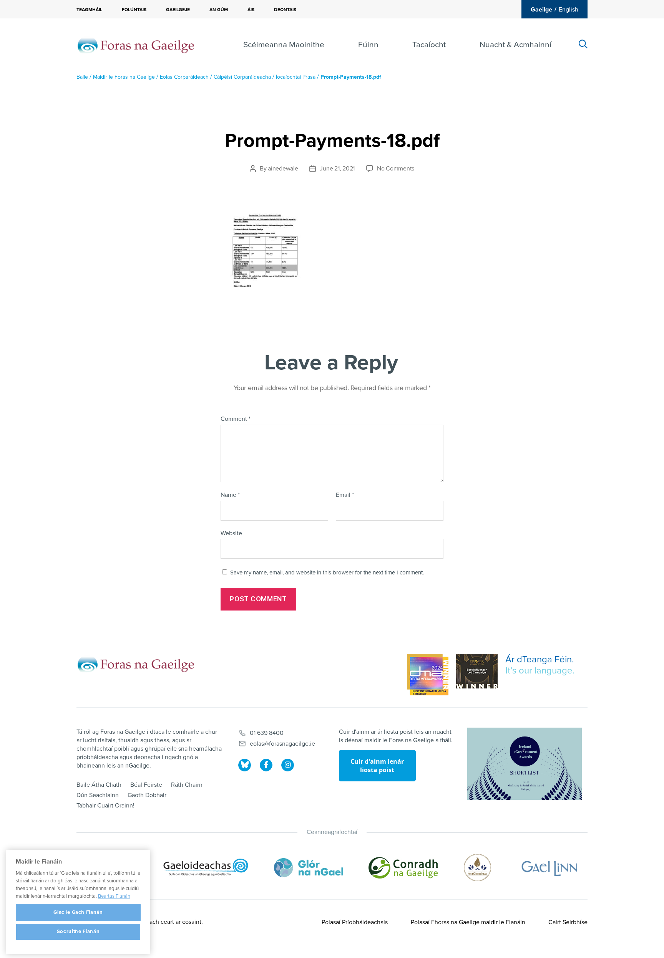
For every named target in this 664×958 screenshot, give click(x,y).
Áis (250, 9)
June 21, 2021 (337, 168)
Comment (236, 419)
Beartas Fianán (114, 896)
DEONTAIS (285, 9)
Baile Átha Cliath (98, 785)
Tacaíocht (429, 45)
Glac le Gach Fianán (78, 912)
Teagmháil (89, 9)
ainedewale (283, 168)
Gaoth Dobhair (147, 795)
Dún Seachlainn (97, 795)
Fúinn (368, 45)
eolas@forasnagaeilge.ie (282, 744)
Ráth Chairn (187, 785)
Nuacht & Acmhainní (515, 45)
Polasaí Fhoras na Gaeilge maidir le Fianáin (468, 922)
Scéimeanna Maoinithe (283, 45)
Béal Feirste (146, 785)
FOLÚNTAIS (134, 9)
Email (345, 495)
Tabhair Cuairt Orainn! (105, 805)
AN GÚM (218, 9)
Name (230, 495)
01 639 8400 (267, 733)
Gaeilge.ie (178, 9)
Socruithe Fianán (78, 932)
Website (231, 533)
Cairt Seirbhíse (568, 922)
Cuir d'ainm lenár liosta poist (377, 765)
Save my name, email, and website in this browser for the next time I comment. (327, 572)
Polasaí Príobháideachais (355, 922)
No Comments (395, 168)
